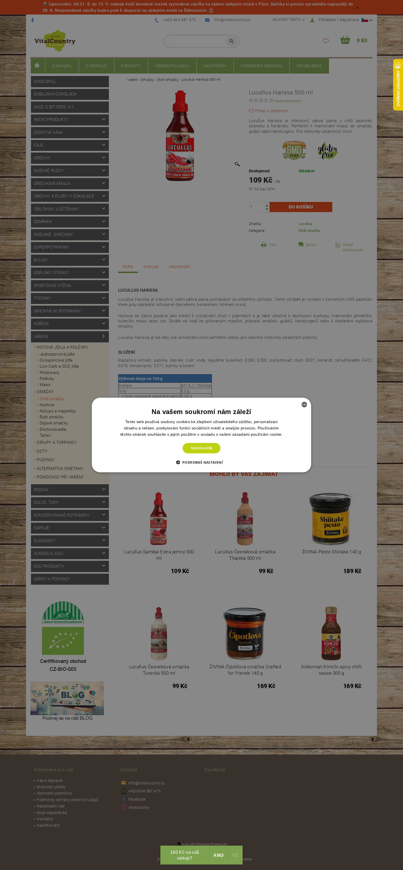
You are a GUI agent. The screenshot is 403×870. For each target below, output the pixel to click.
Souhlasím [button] (201, 448)
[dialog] (201, 435)
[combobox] (304, 404)
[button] (201, 462)
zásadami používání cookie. (257, 434)
